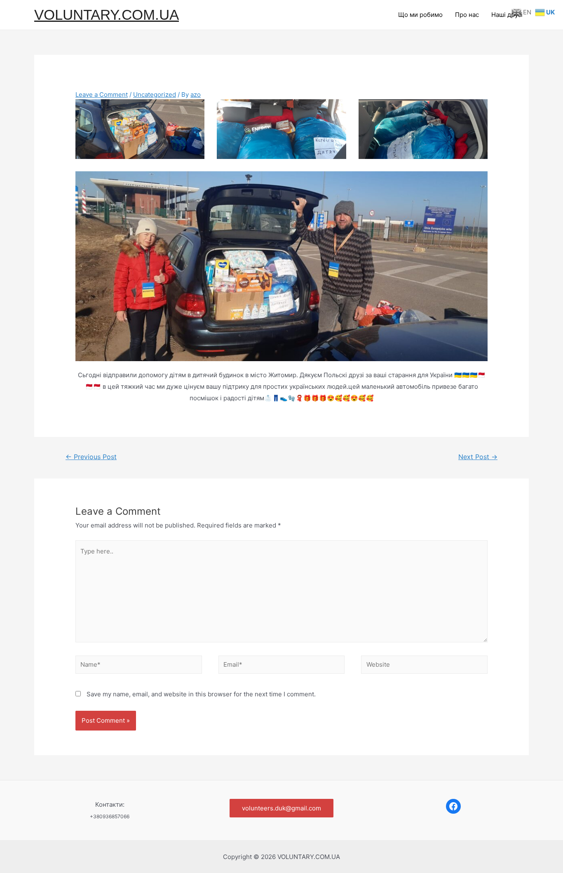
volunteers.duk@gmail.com (281, 808)
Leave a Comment (101, 94)
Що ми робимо (420, 15)
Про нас (467, 15)
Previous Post (91, 457)
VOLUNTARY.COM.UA (106, 15)
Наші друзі (507, 15)
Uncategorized (154, 94)
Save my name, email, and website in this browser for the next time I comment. (201, 694)
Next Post (477, 457)
